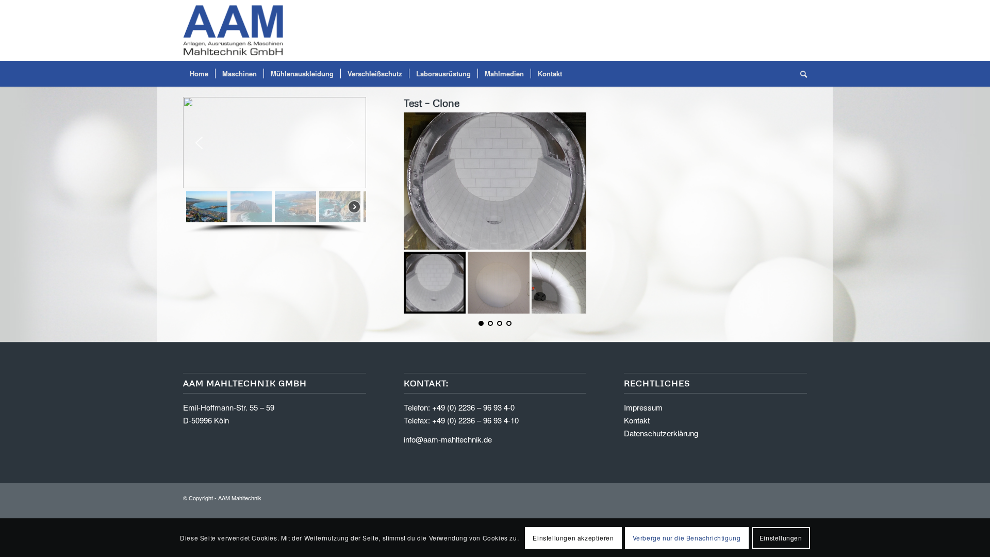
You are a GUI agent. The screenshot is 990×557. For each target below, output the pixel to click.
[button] (199, 143)
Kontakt (637, 420)
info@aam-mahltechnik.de (448, 439)
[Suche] (800, 74)
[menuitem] (199, 74)
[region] (274, 165)
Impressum (643, 407)
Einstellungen (781, 537)
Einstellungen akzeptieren (573, 537)
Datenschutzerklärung (661, 433)
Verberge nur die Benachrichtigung (687, 537)
